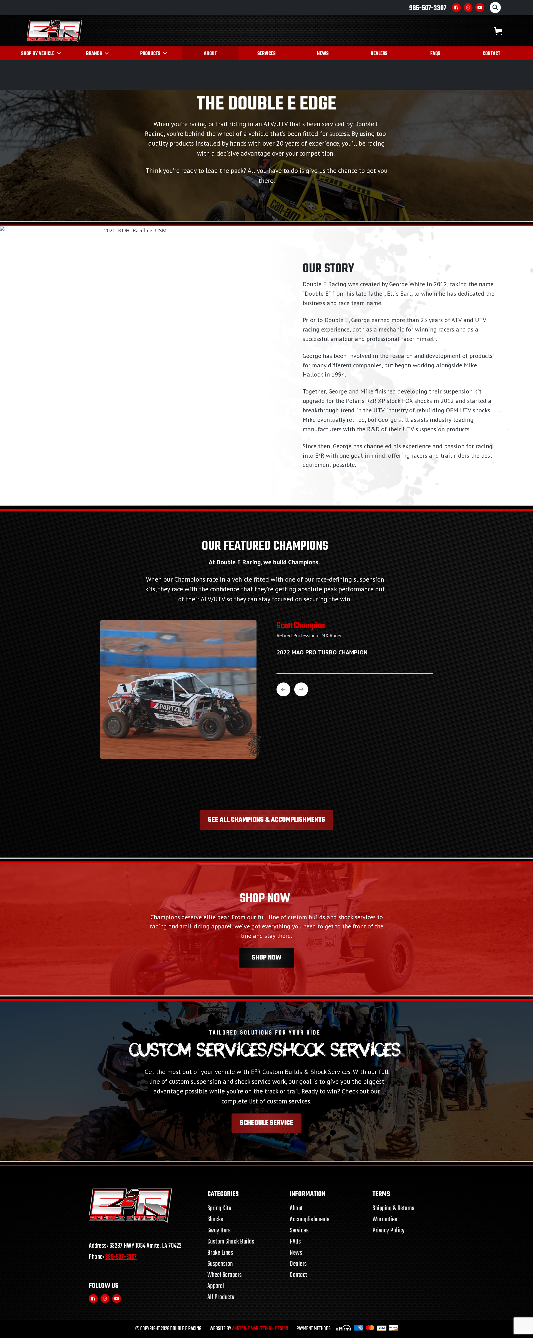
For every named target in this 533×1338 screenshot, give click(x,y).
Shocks (215, 1219)
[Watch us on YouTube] (479, 7)
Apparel (215, 1286)
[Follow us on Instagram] (468, 7)
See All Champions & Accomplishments (266, 820)
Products (150, 54)
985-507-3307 (427, 8)
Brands (94, 54)
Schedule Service (266, 1123)
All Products (221, 1297)
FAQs (435, 54)
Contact (491, 54)
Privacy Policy (388, 1230)
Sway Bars (219, 1230)
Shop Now (266, 958)
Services (266, 54)
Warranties (385, 1219)
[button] (498, 31)
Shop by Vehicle (37, 54)
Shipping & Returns (393, 1208)
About (210, 54)
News (323, 54)
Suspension (220, 1264)
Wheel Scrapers (224, 1275)
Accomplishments (310, 1219)
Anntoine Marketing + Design (260, 1328)
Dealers (379, 54)
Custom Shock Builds (231, 1242)
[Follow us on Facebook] (456, 7)
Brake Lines (220, 1253)
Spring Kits (219, 1208)
